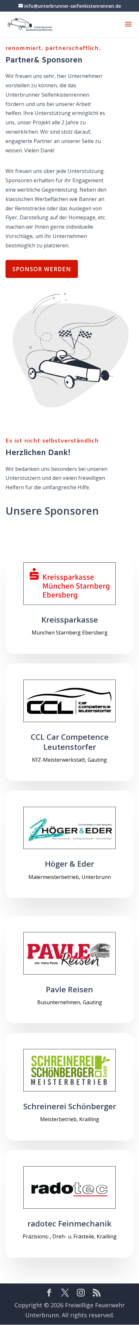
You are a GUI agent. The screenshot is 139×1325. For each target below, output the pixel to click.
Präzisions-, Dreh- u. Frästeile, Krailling (70, 1236)
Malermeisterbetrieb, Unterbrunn (69, 877)
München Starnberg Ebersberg (70, 632)
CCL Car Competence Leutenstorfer (70, 741)
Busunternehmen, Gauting (69, 1002)
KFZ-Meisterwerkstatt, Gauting (69, 759)
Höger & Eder (69, 863)
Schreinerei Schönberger (69, 1106)
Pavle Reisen (69, 989)
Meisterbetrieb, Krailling (69, 1119)
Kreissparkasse (69, 619)
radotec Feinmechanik (69, 1223)
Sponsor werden (41, 269)
